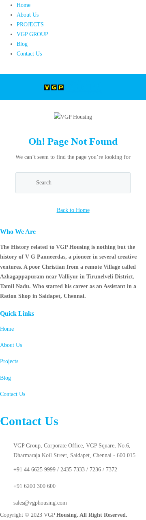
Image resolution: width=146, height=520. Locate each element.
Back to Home (73, 210)
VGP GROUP (32, 34)
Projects (9, 361)
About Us (28, 15)
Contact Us (29, 54)
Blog (22, 44)
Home (23, 5)
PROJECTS (30, 24)
